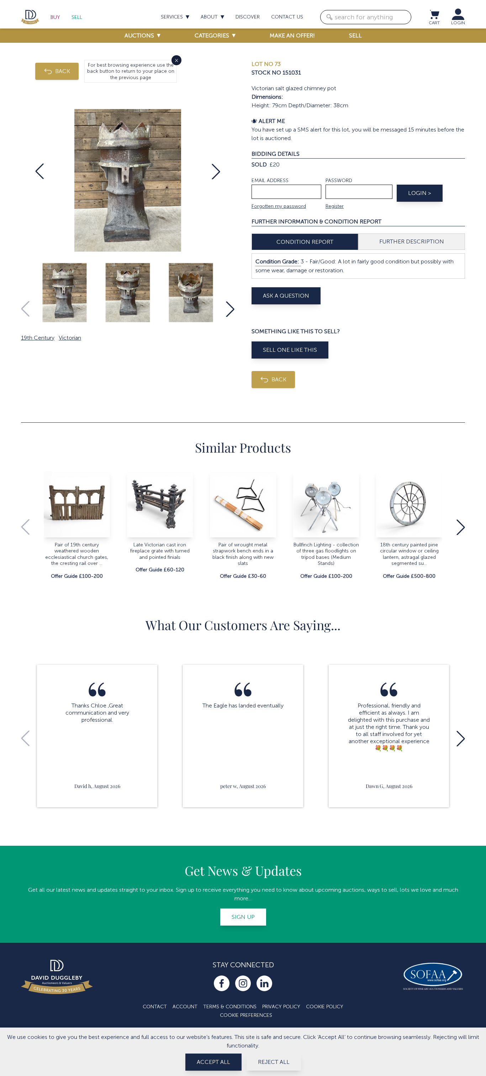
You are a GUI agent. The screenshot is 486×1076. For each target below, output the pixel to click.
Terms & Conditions (230, 1006)
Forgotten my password (279, 206)
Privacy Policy (281, 1006)
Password (339, 180)
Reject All (274, 1062)
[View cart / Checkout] (434, 14)
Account (185, 1006)
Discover (248, 17)
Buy (55, 17)
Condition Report (304, 242)
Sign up (243, 917)
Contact (155, 1006)
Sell (77, 17)
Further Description (411, 241)
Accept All (213, 1062)
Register (335, 206)
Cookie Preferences (246, 1015)
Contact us (287, 17)
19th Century (37, 338)
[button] (39, 171)
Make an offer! (292, 35)
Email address (270, 180)
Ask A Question (286, 296)
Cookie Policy (324, 1006)
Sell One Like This (290, 350)
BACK (62, 71)
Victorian (70, 338)
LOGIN (458, 22)
